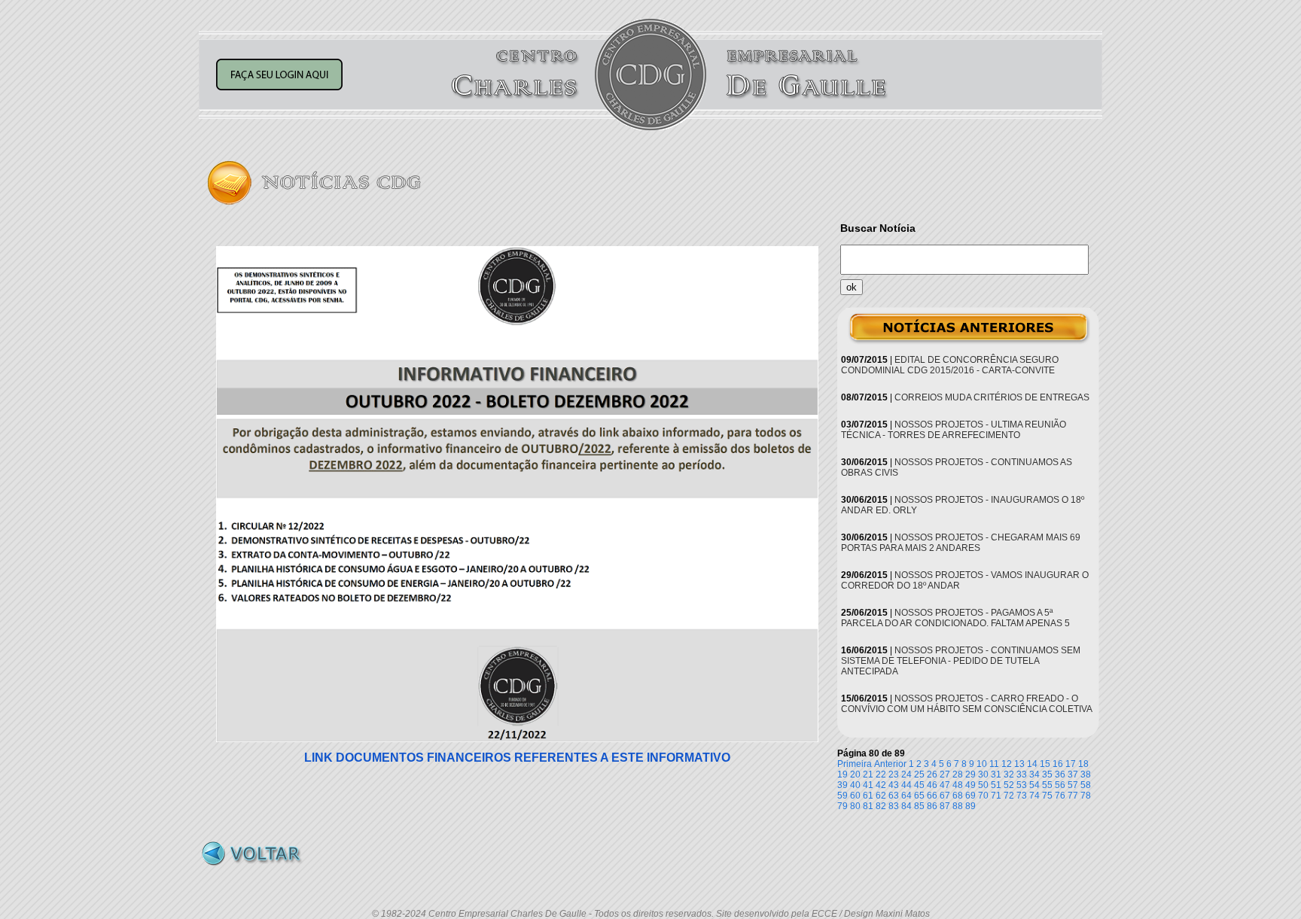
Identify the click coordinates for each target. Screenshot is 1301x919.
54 (1034, 785)
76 (1060, 795)
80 (855, 806)
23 (893, 774)
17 (1070, 764)
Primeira (854, 764)
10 (982, 764)
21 (868, 774)
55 (1047, 785)
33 (1021, 774)
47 (945, 785)
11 (994, 764)
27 (945, 774)
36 (1060, 774)
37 (1073, 774)
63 (893, 795)
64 (906, 795)
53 (1021, 785)
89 (970, 806)
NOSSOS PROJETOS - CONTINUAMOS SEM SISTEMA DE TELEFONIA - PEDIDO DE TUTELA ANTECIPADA (960, 661)
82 (881, 806)
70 (983, 795)
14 (1032, 764)
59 (842, 795)
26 (932, 774)
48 (957, 785)
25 (919, 774)
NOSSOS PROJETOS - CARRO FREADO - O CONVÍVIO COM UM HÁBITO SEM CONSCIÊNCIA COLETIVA (966, 703)
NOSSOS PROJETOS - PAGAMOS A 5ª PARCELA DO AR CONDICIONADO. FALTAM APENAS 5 (955, 617)
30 (983, 774)
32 (1009, 774)
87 (945, 806)
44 (906, 785)
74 (1034, 795)
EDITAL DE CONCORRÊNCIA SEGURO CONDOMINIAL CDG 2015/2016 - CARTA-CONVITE (950, 365)
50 (983, 785)
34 (1034, 774)
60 (855, 795)
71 (996, 795)
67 (945, 795)
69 (970, 795)
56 (1060, 785)
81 (868, 806)
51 (996, 785)
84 (906, 806)
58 (1085, 785)
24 (906, 774)
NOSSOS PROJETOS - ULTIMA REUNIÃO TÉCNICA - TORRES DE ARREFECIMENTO (953, 429)
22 (881, 774)
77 (1073, 795)
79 (842, 806)
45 (919, 785)
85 (919, 806)
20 (855, 774)
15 (1045, 764)
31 (996, 774)
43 (893, 785)
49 (970, 785)
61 (868, 795)
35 (1047, 774)
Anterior (890, 764)
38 (1085, 774)
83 (893, 806)
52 (1009, 785)
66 (932, 795)
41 (868, 785)
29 (970, 774)
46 (932, 785)
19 (842, 774)
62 (881, 795)
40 (855, 785)
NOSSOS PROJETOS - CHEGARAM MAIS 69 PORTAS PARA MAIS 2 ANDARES (960, 542)
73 (1021, 795)
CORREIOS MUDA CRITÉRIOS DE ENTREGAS (991, 397)
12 (1006, 764)
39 (842, 785)
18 (1083, 764)
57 (1073, 785)
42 (881, 785)
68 (957, 795)
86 (932, 806)
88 (957, 806)
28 (957, 774)
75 (1047, 795)
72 (1009, 795)
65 (919, 795)
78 (1085, 795)
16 (1058, 764)
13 (1019, 764)
